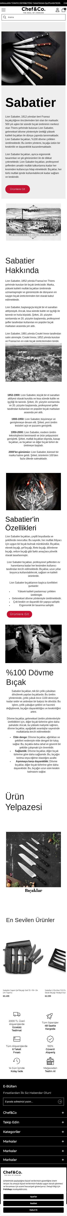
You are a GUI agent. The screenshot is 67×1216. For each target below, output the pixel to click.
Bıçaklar (33, 890)
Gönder (60, 1102)
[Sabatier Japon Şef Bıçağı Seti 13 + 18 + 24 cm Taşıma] (23, 960)
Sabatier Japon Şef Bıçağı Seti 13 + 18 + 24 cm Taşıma (20, 991)
